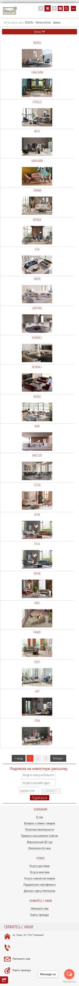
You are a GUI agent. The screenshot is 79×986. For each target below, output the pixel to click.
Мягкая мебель (43, 22)
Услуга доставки (39, 865)
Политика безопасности (39, 829)
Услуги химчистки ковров (39, 878)
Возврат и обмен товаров (39, 823)
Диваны (57, 22)
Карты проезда (39, 914)
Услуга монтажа (39, 872)
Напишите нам (39, 908)
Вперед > (58, 758)
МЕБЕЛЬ (29, 22)
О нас (39, 817)
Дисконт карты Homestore (39, 890)
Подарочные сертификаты (39, 884)
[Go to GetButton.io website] (69, 982)
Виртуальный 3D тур (39, 842)
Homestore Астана (39, 848)
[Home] (10, 10)
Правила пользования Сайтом (39, 835)
